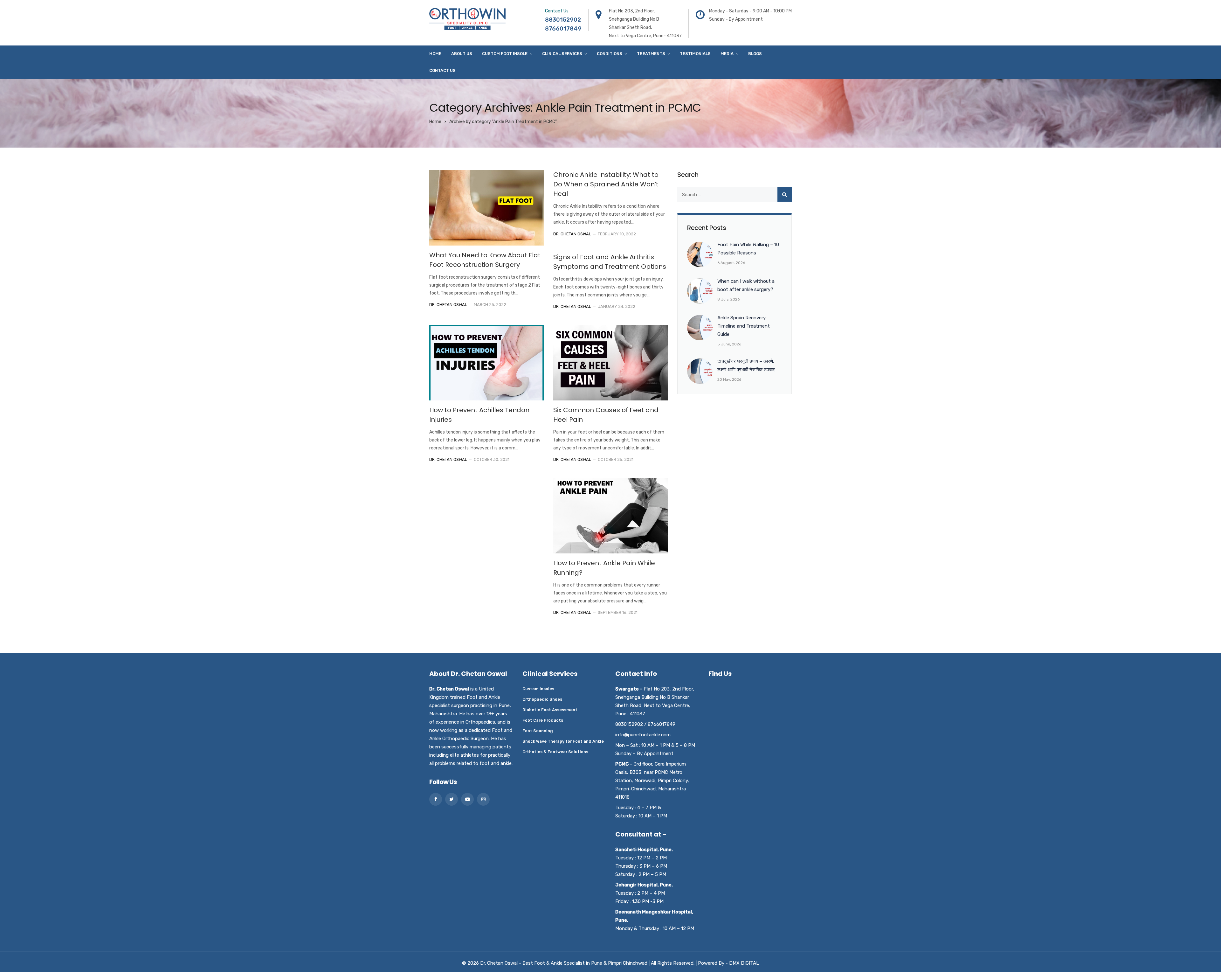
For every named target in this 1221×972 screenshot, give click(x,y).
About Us (461, 53)
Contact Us (442, 70)
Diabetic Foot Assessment (549, 709)
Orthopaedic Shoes (542, 699)
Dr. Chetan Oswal (448, 304)
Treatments (651, 53)
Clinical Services (562, 53)
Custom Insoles (538, 688)
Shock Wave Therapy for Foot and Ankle (563, 741)
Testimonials (695, 53)
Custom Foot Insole (505, 53)
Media (727, 53)
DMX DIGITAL (744, 963)
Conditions (609, 53)
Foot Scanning (537, 730)
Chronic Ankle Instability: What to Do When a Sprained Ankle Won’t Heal (606, 184)
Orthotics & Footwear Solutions (555, 751)
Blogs (755, 53)
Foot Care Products (542, 720)
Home (435, 53)
